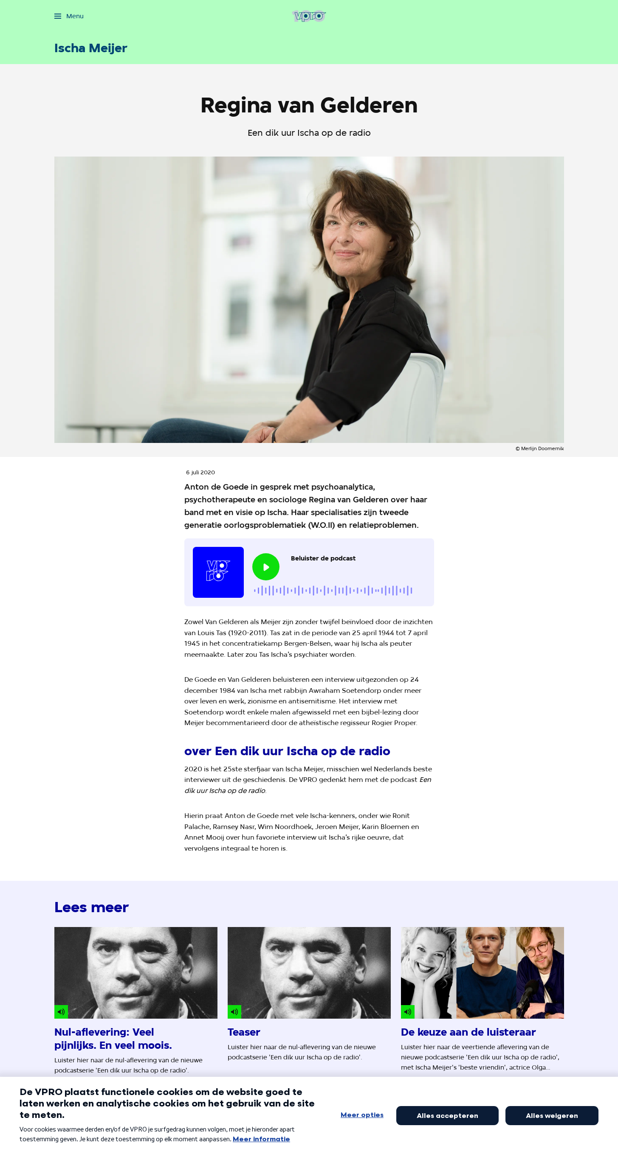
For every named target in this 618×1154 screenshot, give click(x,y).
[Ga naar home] (309, 16)
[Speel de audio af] (265, 566)
